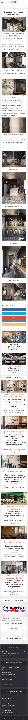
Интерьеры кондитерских (8, 707)
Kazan (23, 471)
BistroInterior (9, 471)
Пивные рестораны (6, 670)
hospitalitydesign (17, 471)
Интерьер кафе (5, 703)
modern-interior (18, 578)
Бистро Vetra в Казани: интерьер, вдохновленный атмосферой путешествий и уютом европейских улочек (14, 478)
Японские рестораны (7, 679)
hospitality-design (19, 396)
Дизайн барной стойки (10, 305)
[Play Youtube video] (14, 609)
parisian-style (18, 509)
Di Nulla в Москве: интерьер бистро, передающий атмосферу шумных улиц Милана (14, 403)
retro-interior (18, 544)
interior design (11, 398)
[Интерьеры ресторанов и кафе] (14, 1)
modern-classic (10, 509)
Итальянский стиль (17, 434)
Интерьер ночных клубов (8, 684)
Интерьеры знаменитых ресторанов (10, 667)
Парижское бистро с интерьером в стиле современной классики (14, 513)
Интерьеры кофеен (6, 710)
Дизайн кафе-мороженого (8, 712)
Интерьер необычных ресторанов (10, 677)
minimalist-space (10, 578)
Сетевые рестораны (6, 672)
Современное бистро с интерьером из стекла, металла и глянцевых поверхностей (14, 583)
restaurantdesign (14, 473)
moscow (18, 398)
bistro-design (11, 396)
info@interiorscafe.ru (10, 655)
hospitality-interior (18, 508)
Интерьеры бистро (6, 698)
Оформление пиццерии (7, 700)
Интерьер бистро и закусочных (15, 304)
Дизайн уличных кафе (7, 696)
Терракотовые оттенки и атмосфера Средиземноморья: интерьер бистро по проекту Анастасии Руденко (14, 440)
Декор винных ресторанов (8, 674)
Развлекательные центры (8, 681)
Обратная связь (14, 647)
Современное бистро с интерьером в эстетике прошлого (14, 548)
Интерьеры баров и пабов (8, 705)
